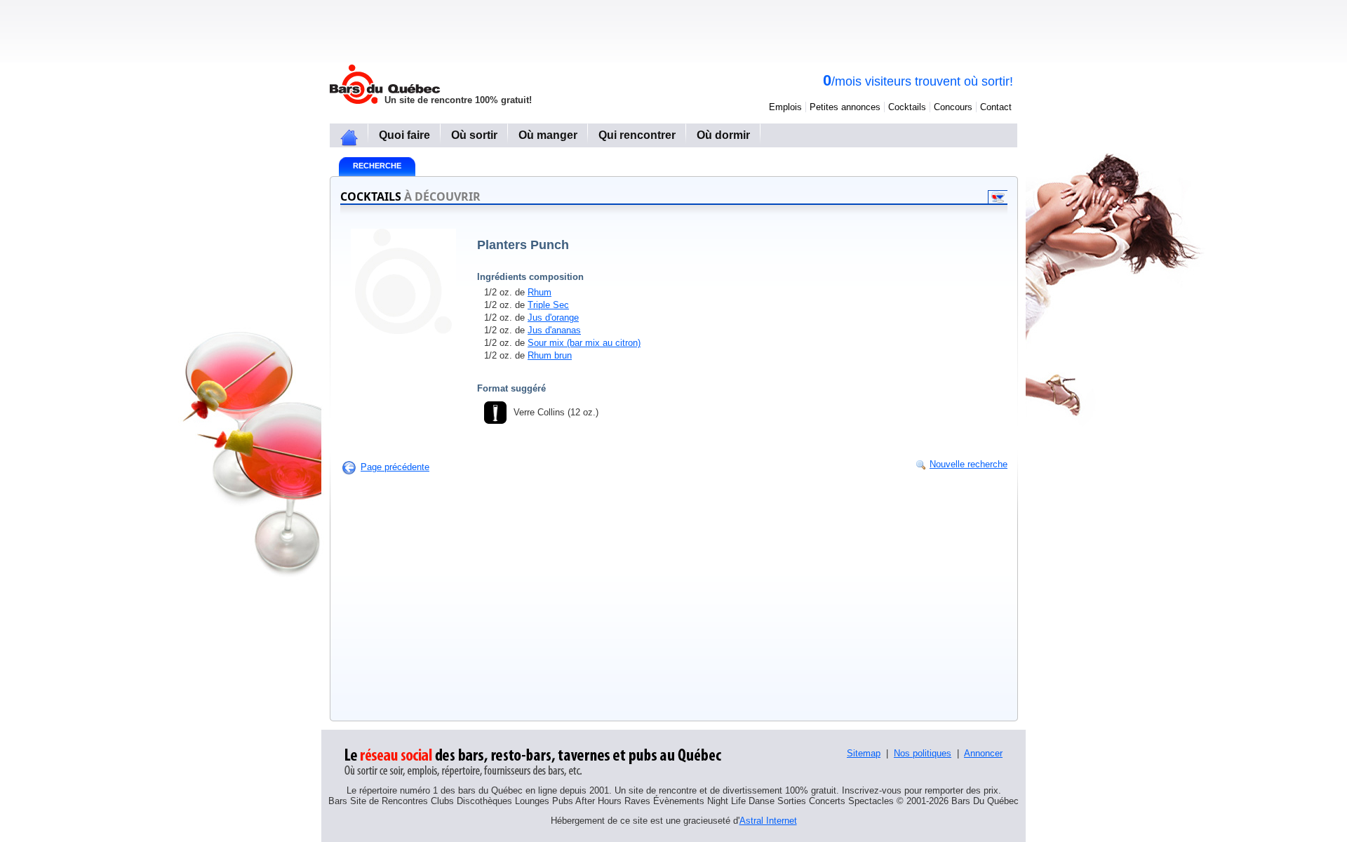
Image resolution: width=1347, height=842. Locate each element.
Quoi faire (404, 135)
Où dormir (723, 135)
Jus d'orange (553, 317)
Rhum (539, 292)
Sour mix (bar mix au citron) (584, 343)
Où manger (547, 135)
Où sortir (474, 135)
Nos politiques (922, 753)
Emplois (785, 107)
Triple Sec (548, 305)
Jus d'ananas (554, 330)
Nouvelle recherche (968, 464)
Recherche (377, 165)
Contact (996, 107)
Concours (953, 107)
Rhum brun (550, 355)
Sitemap (863, 753)
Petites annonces (845, 107)
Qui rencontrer (637, 135)
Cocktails (907, 107)
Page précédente (395, 467)
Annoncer (983, 753)
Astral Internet (768, 820)
